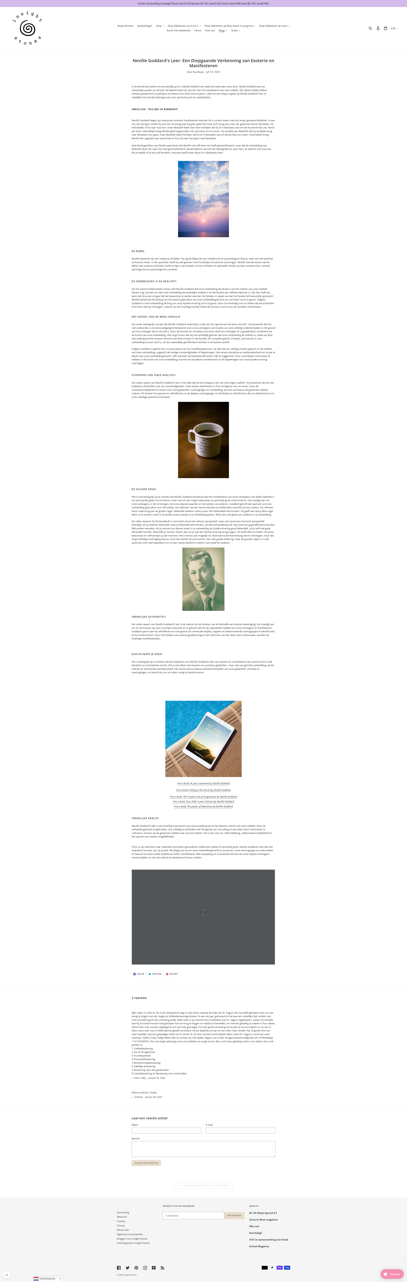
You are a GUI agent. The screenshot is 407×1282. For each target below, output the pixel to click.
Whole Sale (123, 1229)
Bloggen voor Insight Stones (132, 1238)
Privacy (121, 1225)
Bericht (135, 1138)
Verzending (123, 1212)
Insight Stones (130, 1274)
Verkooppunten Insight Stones (133, 1242)
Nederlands (47, 1278)
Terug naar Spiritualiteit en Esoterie (206, 1185)
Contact (121, 1221)
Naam (135, 1124)
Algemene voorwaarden (130, 1234)
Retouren (122, 1216)
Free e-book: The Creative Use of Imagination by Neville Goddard (203, 796)
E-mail (209, 1124)
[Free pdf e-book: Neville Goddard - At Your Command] (203, 739)
